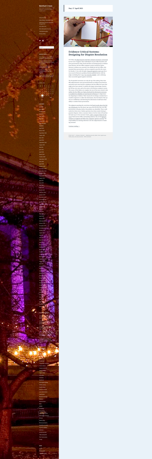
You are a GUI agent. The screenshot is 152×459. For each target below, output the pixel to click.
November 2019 (42, 171)
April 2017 (41, 242)
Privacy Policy (42, 33)
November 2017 (42, 228)
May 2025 (41, 118)
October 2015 (42, 285)
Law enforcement (43, 392)
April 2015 (41, 299)
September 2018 (43, 204)
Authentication (42, 354)
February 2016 (42, 275)
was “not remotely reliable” (89, 75)
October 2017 (42, 230)
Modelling (41, 408)
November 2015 (42, 282)
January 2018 (42, 223)
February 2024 (42, 123)
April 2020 (41, 164)
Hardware (41, 380)
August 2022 (42, 135)
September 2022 (43, 133)
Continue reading (74, 126)
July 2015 (41, 292)
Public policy (42, 420)
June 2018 (41, 211)
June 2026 (41, 109)
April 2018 (41, 216)
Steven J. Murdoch (43, 338)
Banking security (43, 356)
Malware (41, 399)
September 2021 (43, 142)
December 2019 (42, 168)
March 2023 (42, 130)
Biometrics (41, 358)
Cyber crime (42, 373)
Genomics (41, 377)
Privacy (41, 418)
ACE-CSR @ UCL (42, 26)
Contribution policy (43, 31)
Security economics (43, 425)
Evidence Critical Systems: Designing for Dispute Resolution (88, 53)
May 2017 (41, 240)
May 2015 (41, 297)
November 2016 (42, 254)
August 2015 (42, 290)
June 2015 (41, 294)
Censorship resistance (44, 363)
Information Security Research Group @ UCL (46, 23)
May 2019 (41, 185)
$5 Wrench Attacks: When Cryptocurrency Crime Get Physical (45, 71)
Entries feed (42, 451)
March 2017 (42, 244)
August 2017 (42, 232)
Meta (40, 403)
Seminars (41, 430)
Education (41, 375)
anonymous (41, 321)
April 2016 (41, 271)
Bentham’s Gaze (45, 6)
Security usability (43, 427)
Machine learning (43, 396)
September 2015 (43, 287)
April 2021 (41, 152)
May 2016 (41, 268)
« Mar (42, 97)
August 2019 (42, 178)
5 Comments (88, 136)
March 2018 (42, 218)
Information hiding (43, 382)
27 (42, 95)
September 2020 (43, 159)
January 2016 (42, 278)
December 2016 (42, 251)
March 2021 (42, 154)
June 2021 (41, 149)
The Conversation (43, 437)
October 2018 (42, 202)
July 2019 (41, 180)
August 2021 (42, 145)
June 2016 (41, 266)
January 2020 (42, 166)
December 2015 (42, 280)
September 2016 (43, 259)
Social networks (42, 432)
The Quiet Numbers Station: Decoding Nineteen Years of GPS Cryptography (46, 62)
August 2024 (42, 121)
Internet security (43, 389)
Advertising (42, 351)
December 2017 (42, 225)
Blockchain (41, 361)
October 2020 (42, 156)
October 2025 (42, 111)
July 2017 (41, 235)
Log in (40, 448)
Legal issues (42, 394)
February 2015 (42, 304)
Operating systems (43, 413)
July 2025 (41, 114)
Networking (42, 411)
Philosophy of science (44, 415)
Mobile (40, 406)
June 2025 (41, 116)
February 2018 (42, 221)
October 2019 (42, 173)
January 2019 (42, 194)
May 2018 (41, 213)
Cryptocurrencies (43, 368)
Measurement (42, 401)
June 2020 (41, 161)
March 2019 (42, 190)
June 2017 (41, 237)
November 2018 (42, 199)
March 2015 (42, 301)
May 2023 (41, 126)
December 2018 (42, 197)
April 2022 (41, 140)
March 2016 (42, 273)
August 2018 (42, 206)
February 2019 (42, 192)
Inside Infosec (42, 387)
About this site (42, 17)
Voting (40, 439)
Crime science (42, 365)
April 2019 (41, 187)
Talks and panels (43, 434)
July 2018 (41, 209)
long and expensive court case (95, 71)
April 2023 (41, 128)
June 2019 (41, 183)
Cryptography (42, 370)
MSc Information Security (45, 29)
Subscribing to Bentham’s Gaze (46, 20)
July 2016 (41, 263)
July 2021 (41, 147)
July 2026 (41, 107)
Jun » (51, 97)
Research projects (43, 422)
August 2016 (42, 261)
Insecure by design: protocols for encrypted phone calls (46, 322)
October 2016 (42, 256)
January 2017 (42, 249)
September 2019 (43, 175)
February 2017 (42, 247)
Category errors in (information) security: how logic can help (46, 327)
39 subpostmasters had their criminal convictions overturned (91, 59)
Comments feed (42, 453)
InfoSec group (42, 384)
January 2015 (42, 306)
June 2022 (41, 137)
